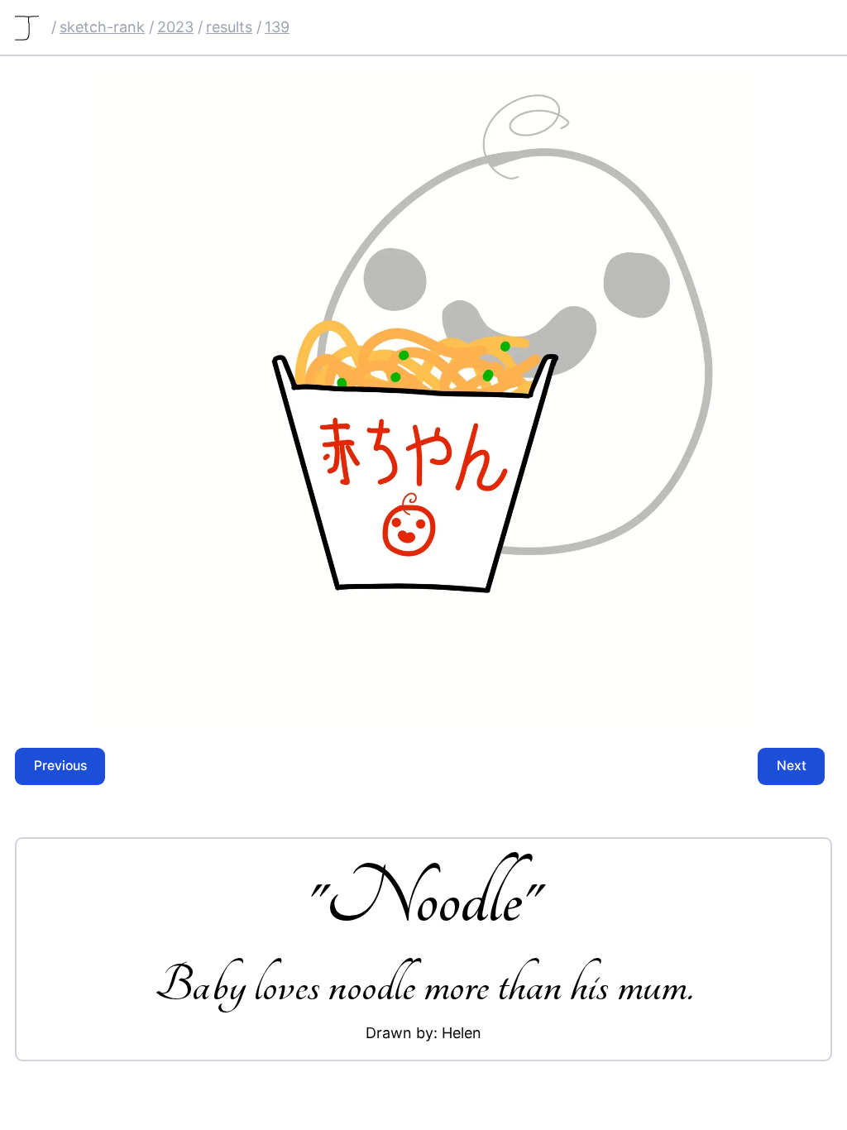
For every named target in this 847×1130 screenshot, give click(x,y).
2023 (175, 27)
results (229, 27)
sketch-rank (102, 27)
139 (277, 27)
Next (791, 765)
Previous (60, 765)
